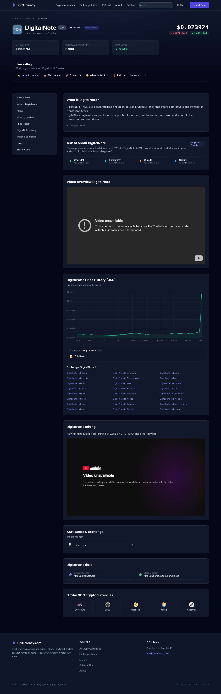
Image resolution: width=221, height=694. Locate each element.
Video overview (25, 117)
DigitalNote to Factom (170, 409)
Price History (23, 123)
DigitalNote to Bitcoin (77, 373)
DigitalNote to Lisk (75, 409)
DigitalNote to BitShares (124, 393)
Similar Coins (23, 149)
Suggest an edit (77, 125)
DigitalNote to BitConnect (125, 388)
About (118, 5)
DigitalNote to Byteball (123, 409)
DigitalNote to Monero (170, 383)
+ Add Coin (199, 5)
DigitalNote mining (26, 130)
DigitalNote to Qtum (76, 393)
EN (181, 5)
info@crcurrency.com (158, 653)
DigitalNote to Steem (77, 399)
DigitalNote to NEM (76, 383)
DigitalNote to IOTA (122, 383)
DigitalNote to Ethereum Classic (128, 378)
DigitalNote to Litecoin (77, 378)
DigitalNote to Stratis (76, 388)
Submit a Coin (86, 665)
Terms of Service (200, 684)
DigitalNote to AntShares (171, 393)
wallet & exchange (27, 136)
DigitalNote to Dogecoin (124, 404)
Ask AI (20, 110)
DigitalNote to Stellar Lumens (173, 404)
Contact (131, 5)
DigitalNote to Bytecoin (171, 399)
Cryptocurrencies (65, 5)
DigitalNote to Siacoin (77, 404)
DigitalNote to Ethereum (124, 373)
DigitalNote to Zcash (169, 388)
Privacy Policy (183, 684)
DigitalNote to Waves (123, 399)
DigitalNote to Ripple (169, 373)
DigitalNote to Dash (169, 378)
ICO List (106, 5)
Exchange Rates (88, 5)
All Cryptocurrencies (90, 648)
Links (19, 143)
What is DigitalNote (27, 104)
